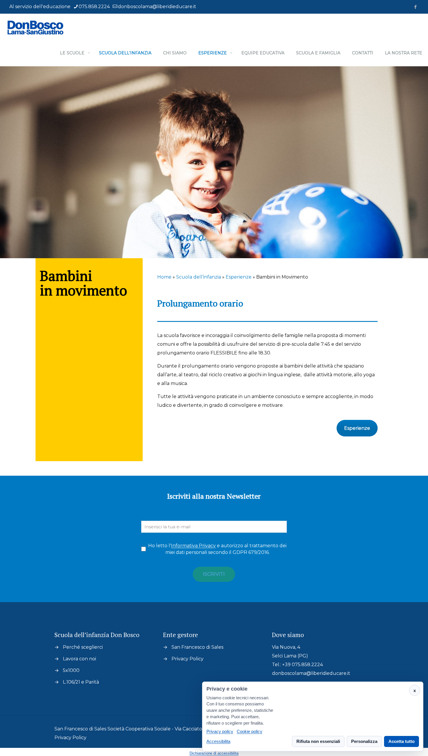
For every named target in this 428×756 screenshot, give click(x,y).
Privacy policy (219, 731)
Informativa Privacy (193, 545)
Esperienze (239, 277)
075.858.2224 (94, 6)
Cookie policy (249, 731)
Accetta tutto (401, 741)
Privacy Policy (187, 659)
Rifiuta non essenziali (318, 741)
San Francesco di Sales (197, 647)
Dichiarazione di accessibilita (214, 753)
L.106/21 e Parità (81, 682)
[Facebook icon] (415, 7)
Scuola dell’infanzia (198, 277)
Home (164, 277)
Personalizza (364, 741)
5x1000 (71, 670)
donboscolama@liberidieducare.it (157, 6)
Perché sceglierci (83, 647)
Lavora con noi (79, 659)
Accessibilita (218, 741)
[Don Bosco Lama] (35, 27)
